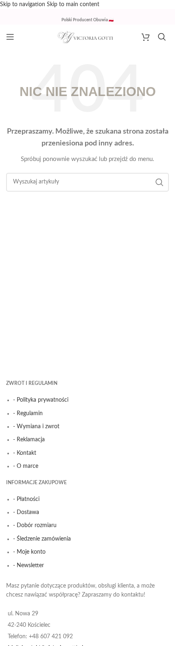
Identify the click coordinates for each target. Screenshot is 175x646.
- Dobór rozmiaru (35, 525)
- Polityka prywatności (40, 400)
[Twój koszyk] (146, 37)
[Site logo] (87, 37)
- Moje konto (29, 552)
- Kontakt (24, 453)
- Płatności (26, 499)
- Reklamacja (29, 440)
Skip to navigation (23, 4)
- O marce (25, 466)
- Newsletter (28, 565)
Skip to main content (73, 4)
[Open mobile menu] (10, 37)
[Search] (163, 37)
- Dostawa (26, 512)
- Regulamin (28, 413)
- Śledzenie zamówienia (42, 539)
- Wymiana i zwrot (36, 426)
